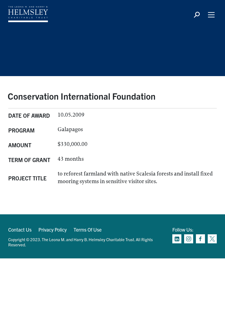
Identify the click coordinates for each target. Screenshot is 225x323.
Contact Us (20, 229)
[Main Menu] (211, 14)
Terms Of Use (88, 229)
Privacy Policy (52, 229)
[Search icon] (197, 15)
